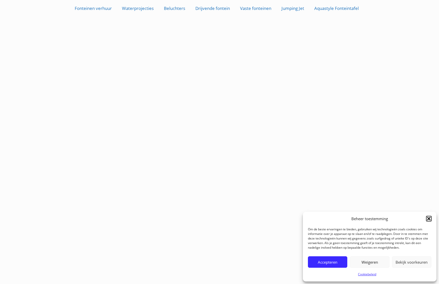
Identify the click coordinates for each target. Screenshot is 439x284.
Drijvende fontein (212, 8)
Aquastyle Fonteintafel (336, 8)
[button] (428, 218)
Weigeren (370, 262)
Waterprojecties (138, 8)
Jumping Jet (292, 8)
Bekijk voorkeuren (412, 262)
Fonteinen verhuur (93, 8)
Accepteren (327, 262)
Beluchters (174, 8)
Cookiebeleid (367, 274)
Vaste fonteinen (255, 8)
